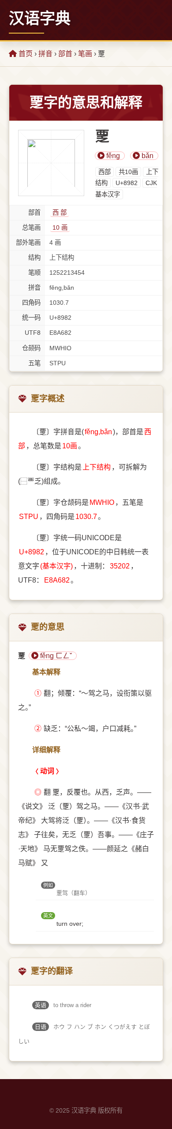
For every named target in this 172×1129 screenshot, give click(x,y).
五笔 (34, 363)
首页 (25, 53)
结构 (34, 257)
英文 (48, 915)
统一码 (31, 317)
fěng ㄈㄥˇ (55, 655)
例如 (48, 885)
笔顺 (34, 272)
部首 (65, 53)
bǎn (146, 155)
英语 (40, 1005)
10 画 (59, 227)
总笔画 (31, 227)
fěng (112, 155)
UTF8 (33, 332)
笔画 (85, 53)
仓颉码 (31, 348)
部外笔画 (28, 242)
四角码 (31, 302)
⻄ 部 (59, 212)
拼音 (45, 53)
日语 (40, 1026)
